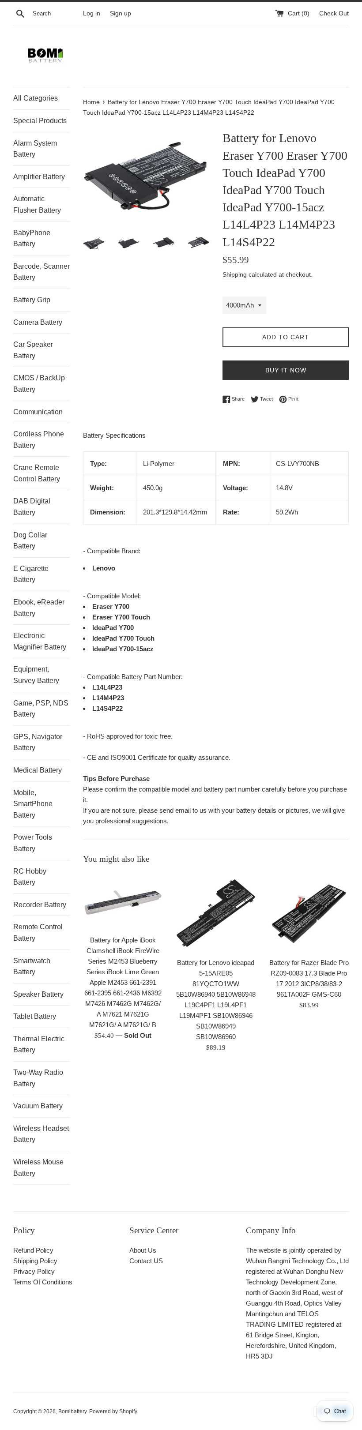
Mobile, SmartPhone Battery (33, 804)
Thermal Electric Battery (38, 1044)
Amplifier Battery (39, 176)
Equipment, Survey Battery (36, 674)
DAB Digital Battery (31, 506)
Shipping (234, 274)
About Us (142, 1250)
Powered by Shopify (113, 1411)
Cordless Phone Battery (38, 439)
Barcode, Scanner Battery (41, 272)
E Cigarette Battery (31, 574)
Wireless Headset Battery (41, 1134)
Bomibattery (72, 1411)
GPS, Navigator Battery (37, 742)
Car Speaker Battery (33, 350)
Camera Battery (37, 322)
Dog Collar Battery (30, 540)
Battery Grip (31, 300)
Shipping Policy (35, 1261)
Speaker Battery (38, 994)
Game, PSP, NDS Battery (40, 708)
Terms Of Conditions (42, 1282)
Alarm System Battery (35, 148)
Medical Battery (37, 770)
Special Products (40, 120)
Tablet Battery (34, 1016)
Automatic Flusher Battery (37, 204)
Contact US (146, 1261)
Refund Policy (33, 1250)
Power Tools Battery (32, 842)
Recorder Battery (39, 904)
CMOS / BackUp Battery (39, 383)
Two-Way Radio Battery (38, 1078)
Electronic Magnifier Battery (39, 641)
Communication (38, 412)
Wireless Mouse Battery (38, 1167)
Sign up (120, 13)
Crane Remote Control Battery (36, 473)
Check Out (334, 13)
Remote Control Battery (38, 932)
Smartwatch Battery (31, 966)
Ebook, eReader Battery (38, 607)
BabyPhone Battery (31, 238)
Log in (91, 13)
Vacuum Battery (38, 1106)
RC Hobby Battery (29, 876)
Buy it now (285, 370)
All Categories (35, 98)
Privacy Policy (34, 1271)
